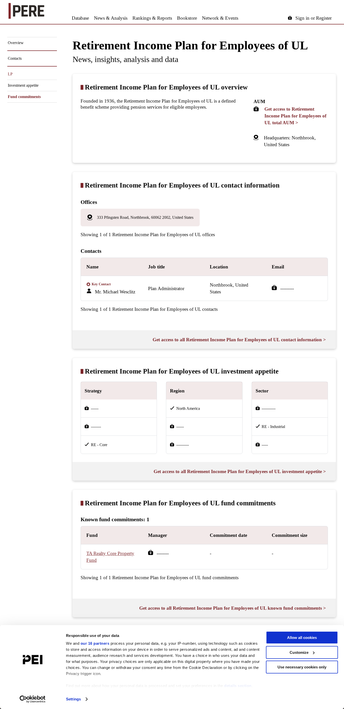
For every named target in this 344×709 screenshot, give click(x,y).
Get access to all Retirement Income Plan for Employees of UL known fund (232, 608)
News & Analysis (110, 18)
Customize (299, 652)
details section (238, 686)
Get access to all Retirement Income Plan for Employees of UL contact (239, 339)
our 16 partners (95, 643)
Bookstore (187, 18)
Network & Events (220, 18)
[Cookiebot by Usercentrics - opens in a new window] (33, 699)
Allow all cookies (302, 637)
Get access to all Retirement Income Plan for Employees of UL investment (240, 471)
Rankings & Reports (152, 18)
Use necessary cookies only (302, 667)
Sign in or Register (313, 18)
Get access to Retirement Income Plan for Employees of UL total (295, 115)
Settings (73, 699)
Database (80, 18)
